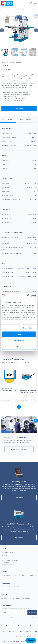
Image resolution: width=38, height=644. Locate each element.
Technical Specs (8, 119)
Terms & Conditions (18, 637)
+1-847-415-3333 (8, 552)
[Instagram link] (18, 625)
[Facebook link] (6, 625)
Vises (21, 388)
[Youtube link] (30, 625)
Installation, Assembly (7, 388)
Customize (18, 340)
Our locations (26, 598)
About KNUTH (5, 598)
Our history (16, 598)
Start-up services (5, 575)
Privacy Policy (5, 637)
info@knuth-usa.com (9, 555)
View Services (19, 497)
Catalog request (5, 586)
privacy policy (17, 618)
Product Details (25, 119)
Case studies (17, 586)
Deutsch (11, 631)
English (3, 631)
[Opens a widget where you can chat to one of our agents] (30, 640)
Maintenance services (20, 575)
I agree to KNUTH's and (19, 618)
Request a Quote (19, 109)
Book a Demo (19, 537)
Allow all (19, 334)
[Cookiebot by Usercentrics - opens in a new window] (27, 295)
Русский (28, 631)
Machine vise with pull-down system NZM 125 (28, 391)
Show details (27, 328)
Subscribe (32, 612)
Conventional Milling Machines (21, 9)
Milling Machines (4, 9)
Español (20, 631)
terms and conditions (29, 618)
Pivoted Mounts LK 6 (8, 391)
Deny (19, 347)
